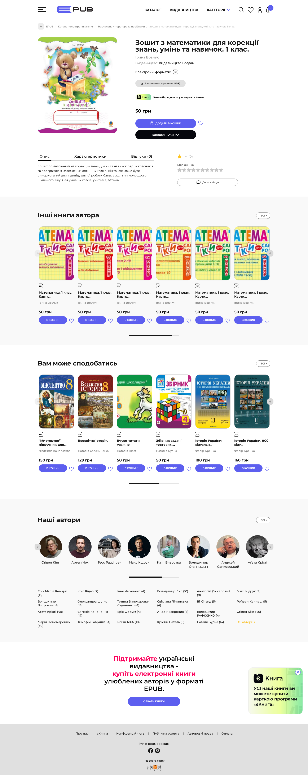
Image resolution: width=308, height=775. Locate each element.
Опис (45, 156)
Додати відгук (210, 182)
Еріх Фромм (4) (129, 612)
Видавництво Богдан (176, 63)
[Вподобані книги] (250, 10)
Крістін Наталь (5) (170, 622)
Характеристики (90, 156)
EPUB (49, 26)
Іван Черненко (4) (131, 591)
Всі (262, 215)
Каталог (153, 10)
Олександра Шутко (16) (92, 603)
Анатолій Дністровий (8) (213, 593)
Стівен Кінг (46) (249, 612)
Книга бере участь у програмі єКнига (178, 97)
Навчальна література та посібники (121, 26)
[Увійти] (260, 10)
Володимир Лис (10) (172, 591)
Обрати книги (154, 701)
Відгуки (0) (141, 156)
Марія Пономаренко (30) (54, 624)
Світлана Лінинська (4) (172, 603)
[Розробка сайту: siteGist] (154, 768)
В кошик (53, 319)
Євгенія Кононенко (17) (93, 613)
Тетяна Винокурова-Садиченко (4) (133, 603)
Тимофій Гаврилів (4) (94, 622)
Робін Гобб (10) (128, 622)
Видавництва (184, 10)
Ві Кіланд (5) (206, 601)
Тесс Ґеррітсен (110, 561)
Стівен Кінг (50, 561)
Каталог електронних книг (75, 26)
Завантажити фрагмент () (162, 83)
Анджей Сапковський (228, 561)
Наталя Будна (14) (210, 622)
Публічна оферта (166, 733)
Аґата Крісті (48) (50, 612)
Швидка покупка (165, 134)
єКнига (102, 733)
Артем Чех (79, 561)
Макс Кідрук (139, 561)
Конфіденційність (130, 733)
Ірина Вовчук (147, 57)
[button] (270, 253)
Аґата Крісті (257, 561)
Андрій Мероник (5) (172, 612)
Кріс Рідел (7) (88, 591)
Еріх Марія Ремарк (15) (52, 593)
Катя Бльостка (169, 561)
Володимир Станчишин (198, 561)
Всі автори (245, 622)
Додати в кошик (168, 123)
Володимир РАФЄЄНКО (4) (208, 613)
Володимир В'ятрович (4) (48, 603)
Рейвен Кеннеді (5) (252, 601)
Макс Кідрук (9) (248, 591)
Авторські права (200, 733)
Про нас (82, 733)
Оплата (227, 733)
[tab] (45, 157)
